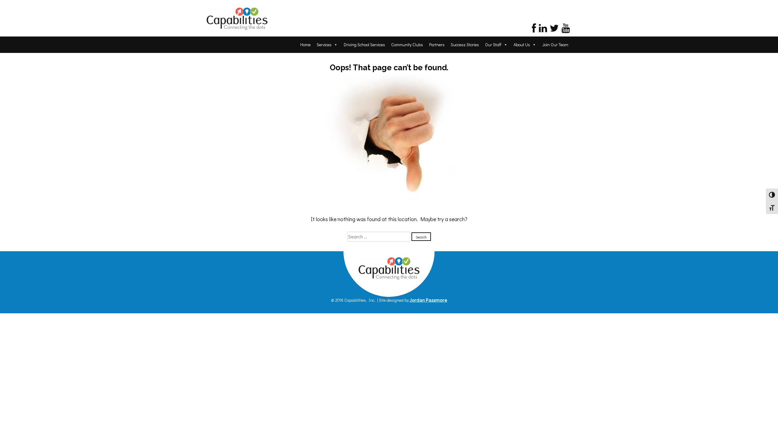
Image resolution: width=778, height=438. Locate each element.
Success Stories (465, 44)
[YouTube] (566, 29)
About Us (522, 44)
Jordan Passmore (428, 300)
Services (324, 44)
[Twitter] (554, 29)
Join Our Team (555, 44)
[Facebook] (534, 29)
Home (305, 44)
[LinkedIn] (543, 29)
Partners (437, 44)
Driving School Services (364, 44)
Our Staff (493, 44)
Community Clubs (407, 44)
